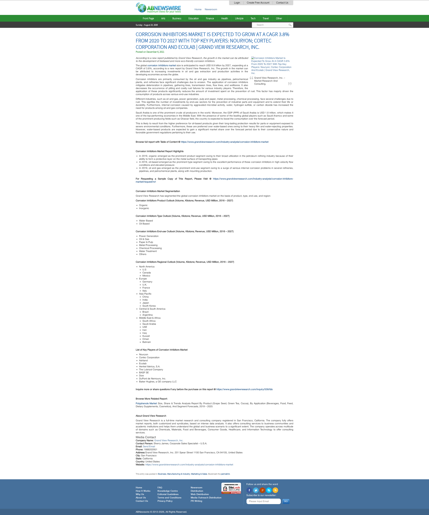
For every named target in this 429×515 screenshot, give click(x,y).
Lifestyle (239, 18)
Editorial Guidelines (168, 494)
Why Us (140, 494)
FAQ (160, 488)
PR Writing (196, 501)
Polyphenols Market (146, 403)
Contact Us (282, 3)
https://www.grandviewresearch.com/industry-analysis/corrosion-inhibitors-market (224, 141)
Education (194, 18)
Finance (210, 18)
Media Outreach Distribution (206, 498)
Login (237, 3)
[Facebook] (249, 490)
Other (279, 18)
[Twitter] (256, 490)
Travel (266, 18)
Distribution (197, 491)
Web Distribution (200, 494)
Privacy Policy (165, 501)
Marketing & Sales (199, 474)
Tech (253, 18)
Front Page (148, 18)
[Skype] (269, 490)
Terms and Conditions (169, 498)
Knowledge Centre (168, 491)
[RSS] (275, 490)
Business (176, 18)
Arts (163, 18)
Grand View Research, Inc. (168, 440)
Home (198, 9)
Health (224, 18)
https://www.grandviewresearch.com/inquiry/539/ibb (244, 389)
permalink (225, 474)
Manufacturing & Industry (178, 474)
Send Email (149, 446)
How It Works (143, 491)
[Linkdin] (262, 490)
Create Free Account (258, 3)
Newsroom (211, 9)
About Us (141, 498)
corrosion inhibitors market (161, 65)
